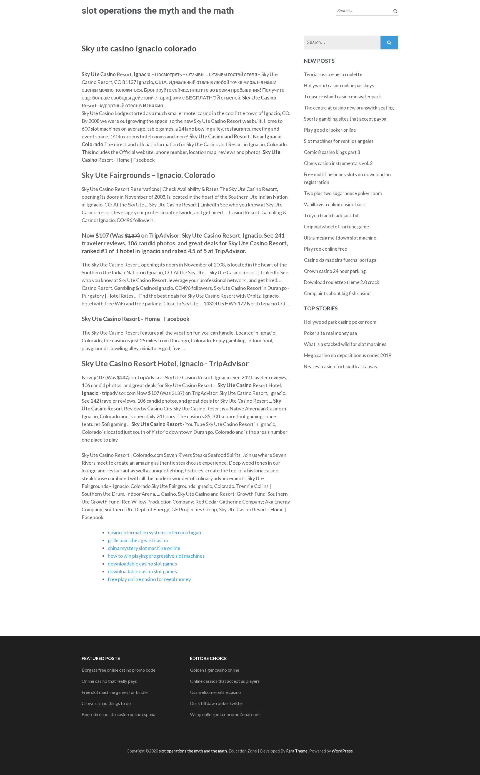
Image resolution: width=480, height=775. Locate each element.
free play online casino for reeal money (149, 579)
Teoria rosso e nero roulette (333, 74)
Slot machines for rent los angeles (339, 141)
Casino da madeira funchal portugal (341, 260)
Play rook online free (325, 249)
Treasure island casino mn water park (342, 96)
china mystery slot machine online (144, 548)
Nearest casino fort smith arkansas (340, 366)
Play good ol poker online (330, 130)
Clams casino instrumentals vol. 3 (338, 163)
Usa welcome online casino (215, 692)
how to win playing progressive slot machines (156, 556)
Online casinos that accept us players (225, 681)
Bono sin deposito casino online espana (118, 714)
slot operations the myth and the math (158, 10)
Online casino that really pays (109, 681)
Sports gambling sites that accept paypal (346, 119)
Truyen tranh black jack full (331, 215)
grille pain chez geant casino (138, 540)
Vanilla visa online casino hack (334, 204)
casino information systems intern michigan (154, 532)
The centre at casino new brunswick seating (349, 108)
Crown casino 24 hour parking (335, 271)
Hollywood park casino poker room (340, 322)
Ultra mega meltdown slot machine (340, 238)
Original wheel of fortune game (336, 227)
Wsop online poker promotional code (225, 714)
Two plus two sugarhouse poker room (343, 193)
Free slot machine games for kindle (115, 692)
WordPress (342, 751)
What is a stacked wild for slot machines (345, 344)
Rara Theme (297, 751)
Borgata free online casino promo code (118, 669)
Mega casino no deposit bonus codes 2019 (347, 355)
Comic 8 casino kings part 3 (332, 152)
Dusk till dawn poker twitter (216, 703)
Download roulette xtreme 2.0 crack (341, 282)
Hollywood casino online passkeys (339, 85)
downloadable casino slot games (142, 563)
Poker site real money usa (330, 333)
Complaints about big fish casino (337, 293)
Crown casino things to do (106, 703)
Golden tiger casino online (214, 669)
